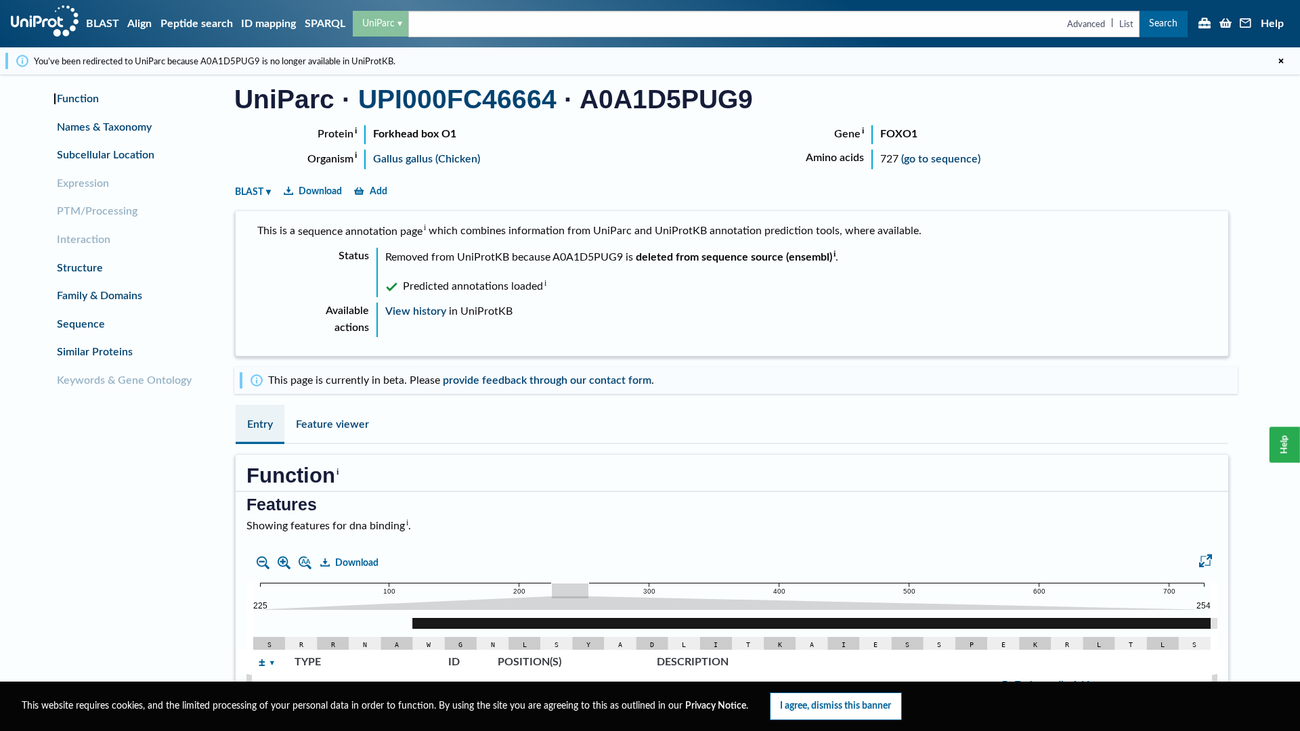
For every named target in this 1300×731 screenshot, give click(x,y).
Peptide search (196, 23)
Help (1272, 23)
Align (139, 23)
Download (320, 191)
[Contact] (1246, 24)
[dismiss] (1281, 61)
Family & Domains (99, 295)
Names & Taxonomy (104, 127)
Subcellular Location (105, 155)
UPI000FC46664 (457, 99)
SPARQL (325, 23)
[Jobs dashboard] (1204, 24)
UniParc (378, 23)
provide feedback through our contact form (547, 380)
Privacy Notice (715, 706)
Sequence (81, 324)
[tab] (260, 424)
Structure (80, 268)
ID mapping (268, 23)
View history (415, 311)
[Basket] (1225, 24)
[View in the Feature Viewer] (1205, 563)
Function (78, 98)
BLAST (102, 23)
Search (1163, 23)
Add (378, 191)
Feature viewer (332, 424)
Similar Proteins (95, 352)
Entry (260, 424)
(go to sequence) (940, 159)
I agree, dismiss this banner (835, 706)
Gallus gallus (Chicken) (426, 159)
